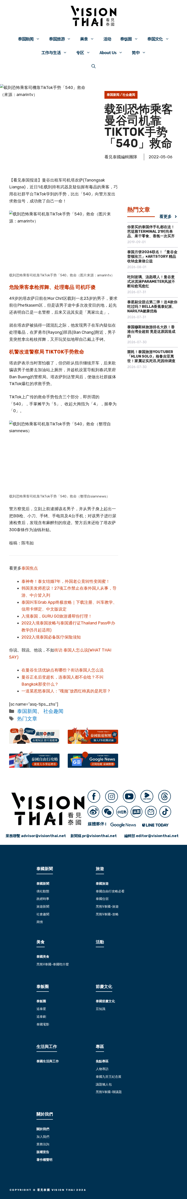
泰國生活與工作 (47, 1061)
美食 (84, 39)
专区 (80, 52)
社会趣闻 (128, 95)
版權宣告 (42, 1152)
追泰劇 (41, 1017)
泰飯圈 (41, 1001)
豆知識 (100, 1009)
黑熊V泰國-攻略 (107, 914)
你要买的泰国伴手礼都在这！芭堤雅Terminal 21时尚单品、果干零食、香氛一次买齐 (151, 231)
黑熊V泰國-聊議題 (109, 1092)
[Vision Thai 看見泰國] (93, 16)
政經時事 (42, 899)
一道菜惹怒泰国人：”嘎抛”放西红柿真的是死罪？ (66, 691)
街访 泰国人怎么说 (71, 650)
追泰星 (41, 1009)
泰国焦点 (29, 568)
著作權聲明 (44, 1160)
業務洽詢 (42, 1144)
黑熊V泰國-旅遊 (107, 907)
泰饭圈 (126, 39)
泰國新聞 (42, 884)
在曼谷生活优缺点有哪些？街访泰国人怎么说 (62, 670)
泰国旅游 (57, 39)
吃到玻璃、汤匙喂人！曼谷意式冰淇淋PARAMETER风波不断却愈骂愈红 (151, 281)
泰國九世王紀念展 (108, 1077)
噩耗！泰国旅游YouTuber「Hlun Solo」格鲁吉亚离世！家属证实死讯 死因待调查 (151, 356)
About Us (107, 52)
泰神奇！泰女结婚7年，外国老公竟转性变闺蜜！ (65, 581)
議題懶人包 (104, 1084)
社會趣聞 (42, 914)
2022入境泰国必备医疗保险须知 (51, 637)
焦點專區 (102, 1061)
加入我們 (42, 1137)
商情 (39, 922)
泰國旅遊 (102, 884)
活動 (100, 941)
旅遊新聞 (42, 907)
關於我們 (42, 1129)
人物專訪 (102, 1069)
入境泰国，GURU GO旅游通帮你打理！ (56, 616)
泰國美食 (42, 957)
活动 (107, 39)
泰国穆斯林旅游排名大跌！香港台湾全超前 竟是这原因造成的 (151, 331)
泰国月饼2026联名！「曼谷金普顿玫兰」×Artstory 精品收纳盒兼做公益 (152, 256)
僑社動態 (42, 891)
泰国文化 (155, 39)
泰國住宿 (102, 899)
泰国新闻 (26, 39)
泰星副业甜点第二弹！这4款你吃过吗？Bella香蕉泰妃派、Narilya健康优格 (152, 306)
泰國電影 (42, 1024)
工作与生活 (51, 52)
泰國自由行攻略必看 (110, 891)
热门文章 (27, 719)
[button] (93, 66)
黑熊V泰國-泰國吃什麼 (52, 964)
